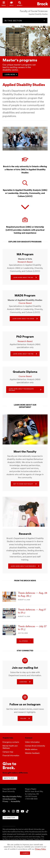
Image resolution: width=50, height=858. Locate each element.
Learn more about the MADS (23, 318)
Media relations (31, 749)
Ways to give (9, 778)
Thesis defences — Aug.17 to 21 (32, 611)
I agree (25, 853)
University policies (9, 799)
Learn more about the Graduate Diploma (21, 389)
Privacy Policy (40, 849)
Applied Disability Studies (38, 14)
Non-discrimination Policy (12, 796)
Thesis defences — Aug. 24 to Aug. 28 (32, 594)
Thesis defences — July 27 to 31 (32, 628)
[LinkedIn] (17, 811)
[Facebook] (4, 811)
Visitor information (32, 742)
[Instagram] (13, 811)
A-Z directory (9, 817)
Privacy (5, 801)
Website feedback (32, 753)
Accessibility (15, 801)
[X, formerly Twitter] (8, 811)
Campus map (8, 752)
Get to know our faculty (23, 484)
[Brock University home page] (42, 4)
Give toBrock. (9, 765)
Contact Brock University (35, 746)
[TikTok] (27, 811)
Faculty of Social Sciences (34, 11)
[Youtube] (22, 811)
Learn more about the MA (23, 277)
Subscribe (23, 682)
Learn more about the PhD (23, 354)
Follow (23, 718)
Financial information (11, 755)
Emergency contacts (11, 742)
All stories (23, 641)
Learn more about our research (23, 566)
